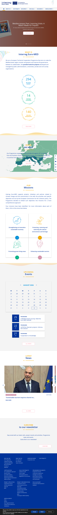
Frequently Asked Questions (38, 483)
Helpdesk (34, 485)
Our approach (19, 459)
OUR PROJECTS (42, 458)
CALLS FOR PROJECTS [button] (24, 470)
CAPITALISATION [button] (8, 470)
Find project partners (23, 474)
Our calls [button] (31, 9)
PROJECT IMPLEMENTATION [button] (23, 482)
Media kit (6, 467)
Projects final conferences (9, 504)
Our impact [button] (24, 9)
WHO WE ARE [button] (7, 458)
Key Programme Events (9, 503)
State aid (6, 486)
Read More (28, 33)
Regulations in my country (24, 476)
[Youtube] (55, 161)
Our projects (16, 9)
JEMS (5, 488)
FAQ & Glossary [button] (37, 482)
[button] (3, 385)
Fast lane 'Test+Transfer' (22, 489)
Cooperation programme (38, 473)
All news (28, 411)
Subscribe (45, 446)
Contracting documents (22, 485)
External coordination (8, 476)
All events (28, 343)
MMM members (7, 479)
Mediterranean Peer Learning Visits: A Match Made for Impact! (28, 24)
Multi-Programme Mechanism (10, 477)
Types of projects (19, 463)
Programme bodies (8, 461)
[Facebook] (55, 156)
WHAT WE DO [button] (19, 458)
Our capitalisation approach (10, 471)
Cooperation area (31, 459)
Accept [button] (34, 511)
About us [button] (8, 9)
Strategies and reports (37, 474)
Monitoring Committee (37, 476)
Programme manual (37, 471)
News (5, 500)
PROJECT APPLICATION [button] (9, 482)
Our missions (18, 461)
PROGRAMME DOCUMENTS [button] (39, 470)
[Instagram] (55, 167)
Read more (28, 126)
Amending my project (21, 488)
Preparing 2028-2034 (8, 463)
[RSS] (55, 169)
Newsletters (6, 506)
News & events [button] (48, 9)
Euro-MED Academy (8, 474)
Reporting (19, 486)
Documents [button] (40, 9)
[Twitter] (55, 158)
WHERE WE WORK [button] (32, 458)
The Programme (7, 459)
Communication (20, 491)
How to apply (22, 473)
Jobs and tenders (7, 464)
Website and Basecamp (22, 492)
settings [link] (12, 513)
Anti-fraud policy (36, 479)
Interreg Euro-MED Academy (23, 495)
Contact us (6, 466)
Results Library (7, 473)
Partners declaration (8, 485)
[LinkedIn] (55, 164)
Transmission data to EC (38, 477)
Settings (50, 511)
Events (5, 501)
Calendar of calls (22, 471)
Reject (42, 511)
